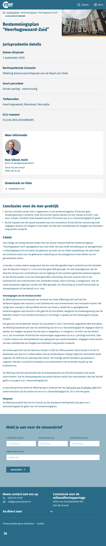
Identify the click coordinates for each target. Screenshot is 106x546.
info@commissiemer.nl (19, 501)
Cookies (40, 523)
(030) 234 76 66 (15, 498)
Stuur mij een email (27, 167)
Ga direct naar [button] (12, 511)
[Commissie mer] (8, 4)
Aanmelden (16, 469)
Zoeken (83, 4)
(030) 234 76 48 (23, 170)
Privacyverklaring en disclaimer (19, 523)
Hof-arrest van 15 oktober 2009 (81, 387)
